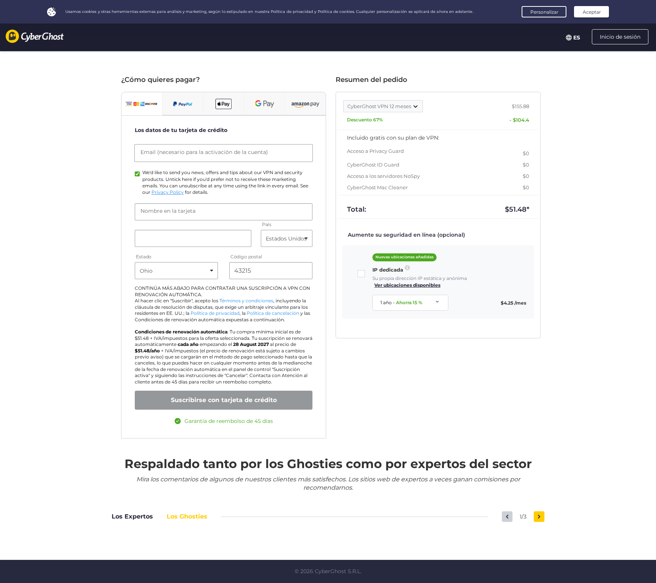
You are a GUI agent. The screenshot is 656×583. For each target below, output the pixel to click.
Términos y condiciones (246, 300)
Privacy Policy (167, 192)
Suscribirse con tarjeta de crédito (224, 400)
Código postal (246, 257)
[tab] (141, 104)
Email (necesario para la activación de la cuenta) (204, 152)
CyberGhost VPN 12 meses (379, 106)
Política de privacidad (215, 313)
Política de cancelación (273, 313)
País (266, 225)
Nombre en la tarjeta (168, 210)
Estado (143, 257)
